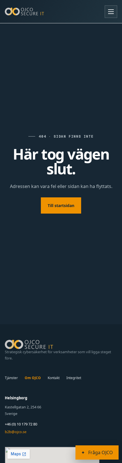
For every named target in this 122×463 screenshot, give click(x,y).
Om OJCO (33, 377)
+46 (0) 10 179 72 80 (21, 424)
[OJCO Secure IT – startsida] (24, 11)
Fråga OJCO (97, 452)
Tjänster (11, 377)
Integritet (73, 377)
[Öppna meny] (111, 11)
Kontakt (54, 377)
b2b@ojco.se (15, 431)
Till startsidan (61, 205)
